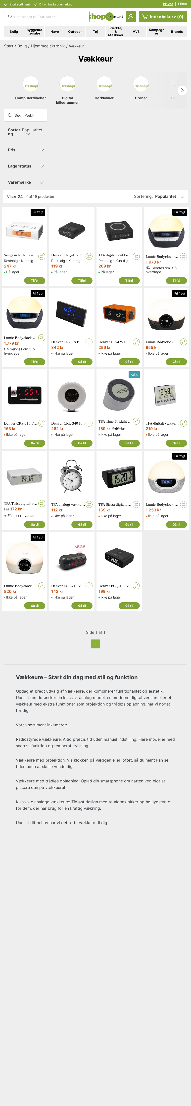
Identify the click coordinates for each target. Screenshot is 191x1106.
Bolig (22, 45)
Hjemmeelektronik (48, 45)
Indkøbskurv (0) (167, 16)
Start (8, 45)
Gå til (82, 362)
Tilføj (34, 280)
